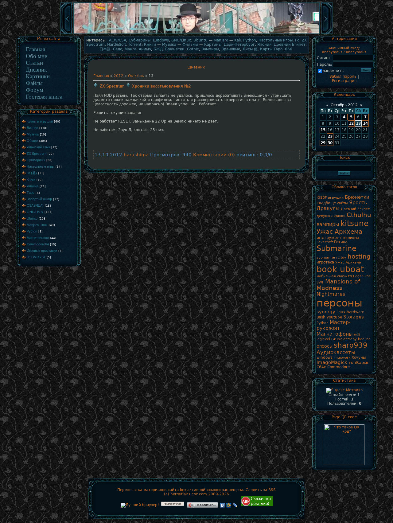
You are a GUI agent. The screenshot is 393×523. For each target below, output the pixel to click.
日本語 (105, 49)
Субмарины (36, 160)
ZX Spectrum (36, 153)
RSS (272, 490)
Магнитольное (38, 238)
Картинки (37, 76)
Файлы (34, 83)
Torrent (135, 44)
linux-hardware (350, 312)
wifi (357, 335)
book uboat (340, 269)
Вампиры (210, 49)
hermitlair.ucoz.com (188, 494)
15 (323, 130)
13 (358, 123)
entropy (350, 339)
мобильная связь (332, 276)
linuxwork (342, 358)
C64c (321, 367)
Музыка (33, 134)
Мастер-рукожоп (334, 325)
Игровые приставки (42, 250)
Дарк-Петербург (239, 44)
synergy (326, 311)
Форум (34, 90)
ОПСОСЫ (325, 347)
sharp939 (351, 345)
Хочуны (359, 357)
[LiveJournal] (235, 505)
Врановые (230, 49)
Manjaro (221, 40)
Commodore (338, 367)
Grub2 (336, 339)
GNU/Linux (35, 212)
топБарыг (358, 362)
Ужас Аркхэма (348, 262)
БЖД (158, 49)
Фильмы (190, 44)
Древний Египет (289, 44)
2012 (118, 76)
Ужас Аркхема (339, 231)
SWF (320, 282)
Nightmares (331, 294)
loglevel (323, 339)
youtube (334, 317)
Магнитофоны (335, 334)
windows (325, 357)
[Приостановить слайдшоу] (196, 33)
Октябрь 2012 (344, 105)
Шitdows (161, 40)
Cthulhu (359, 215)
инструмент (329, 237)
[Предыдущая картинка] (66, 33)
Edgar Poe (362, 276)
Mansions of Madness (338, 284)
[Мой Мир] (229, 505)
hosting (359, 256)
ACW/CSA (117, 40)
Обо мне (36, 56)
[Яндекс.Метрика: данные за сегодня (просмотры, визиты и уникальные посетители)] (344, 390)
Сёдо (117, 49)
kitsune (354, 223)
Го (297, 40)
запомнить (333, 71)
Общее (32, 140)
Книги (31, 179)
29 (323, 143)
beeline (364, 339)
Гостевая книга (44, 96)
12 (351, 123)
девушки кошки (331, 216)
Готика (340, 242)
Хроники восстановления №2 (161, 86)
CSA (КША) (35, 205)
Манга (130, 49)
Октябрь (136, 76)
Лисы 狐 (250, 49)
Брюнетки (175, 49)
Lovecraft (325, 242)
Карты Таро (271, 49)
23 (330, 136)
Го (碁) (32, 173)
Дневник (36, 69)
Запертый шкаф (39, 199)
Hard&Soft (116, 44)
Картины (212, 44)
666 (288, 49)
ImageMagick (332, 362)
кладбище (326, 203)
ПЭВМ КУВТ (36, 257)
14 (365, 123)
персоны (339, 303)
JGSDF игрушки (330, 198)
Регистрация (344, 81)
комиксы (351, 238)
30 (330, 143)
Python (32, 231)
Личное (32, 128)
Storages (353, 316)
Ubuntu (32, 218)
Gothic (193, 49)
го (350, 276)
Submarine (336, 248)
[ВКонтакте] (222, 505)
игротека (325, 262)
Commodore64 (38, 244)
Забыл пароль (342, 76)
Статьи (34, 63)
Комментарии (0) (214, 154)
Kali (237, 40)
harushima (136, 154)
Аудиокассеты (336, 352)
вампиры (328, 224)
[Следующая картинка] (327, 33)
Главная (35, 49)
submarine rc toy (331, 258)
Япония (32, 186)
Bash (321, 317)
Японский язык (38, 147)
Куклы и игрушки (40, 121)
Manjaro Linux (37, 225)
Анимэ (145, 49)
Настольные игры (40, 166)
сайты (342, 203)
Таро (30, 192)
